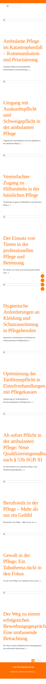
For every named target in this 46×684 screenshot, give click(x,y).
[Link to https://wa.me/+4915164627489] (33, 2)
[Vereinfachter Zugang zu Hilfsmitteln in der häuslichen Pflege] (23, 162)
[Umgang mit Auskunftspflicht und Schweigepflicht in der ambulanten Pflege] (23, 88)
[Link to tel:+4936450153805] (23, 2)
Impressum (14, 672)
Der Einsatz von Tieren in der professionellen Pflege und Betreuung (19, 250)
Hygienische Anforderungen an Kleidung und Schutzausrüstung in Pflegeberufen (21, 318)
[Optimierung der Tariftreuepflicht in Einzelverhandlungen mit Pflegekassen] (23, 359)
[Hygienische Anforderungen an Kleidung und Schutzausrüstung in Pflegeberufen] (23, 291)
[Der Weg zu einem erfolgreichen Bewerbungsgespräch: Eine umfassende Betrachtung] (23, 599)
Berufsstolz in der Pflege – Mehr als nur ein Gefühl (20, 509)
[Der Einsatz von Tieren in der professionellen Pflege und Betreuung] (23, 224)
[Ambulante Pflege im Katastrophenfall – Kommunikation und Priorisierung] (23, 27)
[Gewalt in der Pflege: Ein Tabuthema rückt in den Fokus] (23, 541)
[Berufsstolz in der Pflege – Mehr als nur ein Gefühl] (23, 488)
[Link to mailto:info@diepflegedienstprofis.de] (13, 2)
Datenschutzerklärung (26, 672)
